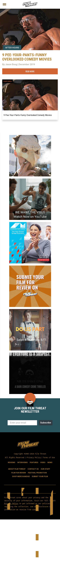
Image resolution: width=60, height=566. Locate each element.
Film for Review (18, 473)
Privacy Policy (34, 458)
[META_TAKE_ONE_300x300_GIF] (30, 353)
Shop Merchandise (21, 476)
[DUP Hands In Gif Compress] (30, 310)
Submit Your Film (40, 476)
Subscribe (45, 422)
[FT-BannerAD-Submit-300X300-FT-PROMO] (30, 266)
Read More (30, 71)
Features (7, 81)
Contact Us (33, 469)
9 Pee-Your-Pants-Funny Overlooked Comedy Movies (28, 115)
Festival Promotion (37, 473)
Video (42, 462)
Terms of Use (49, 458)
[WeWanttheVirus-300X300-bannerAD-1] (30, 179)
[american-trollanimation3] (30, 136)
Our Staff (45, 469)
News (49, 462)
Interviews (22, 462)
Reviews (11, 462)
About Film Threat (17, 469)
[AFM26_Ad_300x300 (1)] (30, 223)
